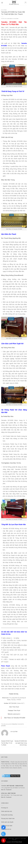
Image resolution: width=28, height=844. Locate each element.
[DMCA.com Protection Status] (11, 776)
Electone (23, 838)
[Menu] (2, 3)
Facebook (8, 789)
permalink (3, 725)
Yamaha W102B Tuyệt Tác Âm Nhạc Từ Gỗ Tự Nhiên (7, 743)
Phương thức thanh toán (7, 818)
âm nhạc (13, 612)
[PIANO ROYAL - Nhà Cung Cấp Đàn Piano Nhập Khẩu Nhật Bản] (14, 2)
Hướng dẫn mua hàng (7, 815)
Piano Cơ (17, 838)
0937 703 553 (11, 793)
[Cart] (25, 2)
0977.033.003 (12, 703)
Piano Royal (15, 707)
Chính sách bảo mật (6, 811)
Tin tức (14, 839)
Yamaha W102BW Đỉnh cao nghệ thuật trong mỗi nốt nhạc (21, 743)
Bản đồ (3, 789)
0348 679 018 (19, 785)
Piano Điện (11, 838)
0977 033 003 (10, 785)
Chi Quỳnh (15, 18)
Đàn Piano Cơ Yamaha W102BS (14, 718)
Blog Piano (4, 9)
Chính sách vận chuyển (7, 822)
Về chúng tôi (4, 808)
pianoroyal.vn (16, 714)
